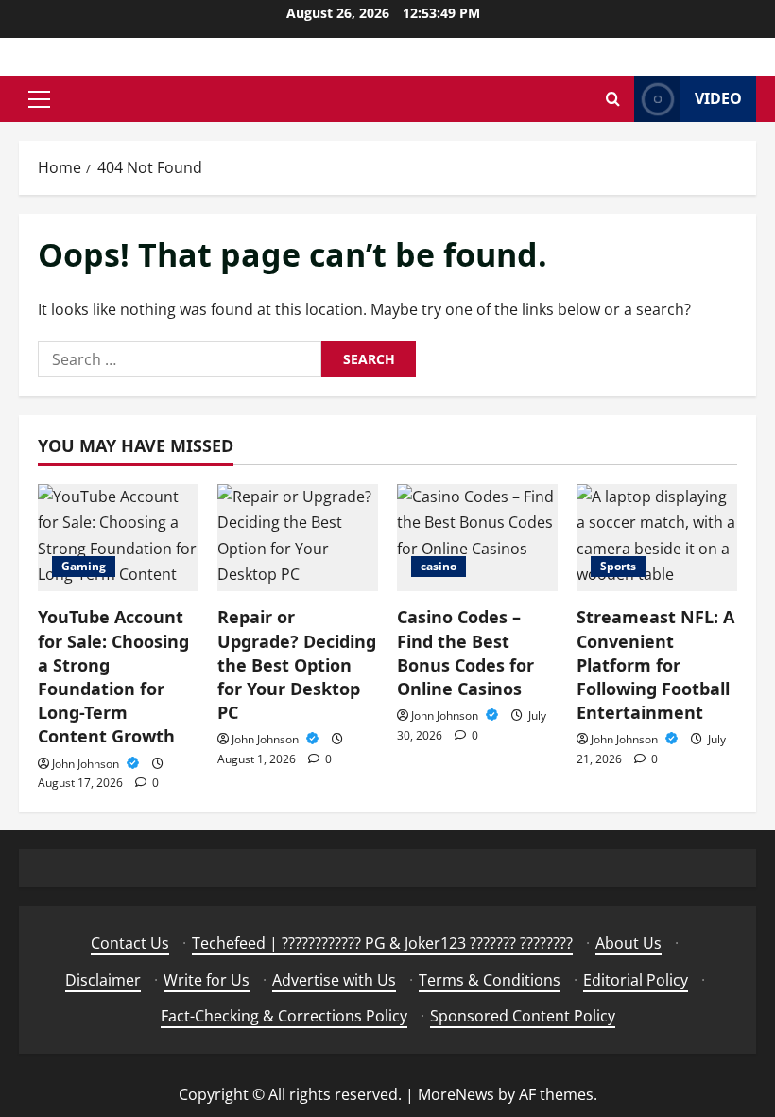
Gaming (83, 566)
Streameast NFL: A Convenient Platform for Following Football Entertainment (655, 664)
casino (438, 566)
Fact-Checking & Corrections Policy (284, 1015)
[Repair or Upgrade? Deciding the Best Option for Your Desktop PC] (297, 537)
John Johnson (87, 764)
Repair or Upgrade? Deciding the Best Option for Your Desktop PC (296, 664)
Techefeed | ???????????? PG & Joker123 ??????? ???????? (382, 943)
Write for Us (207, 979)
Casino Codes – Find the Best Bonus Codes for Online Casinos (465, 652)
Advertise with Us (334, 979)
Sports (618, 566)
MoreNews (456, 1094)
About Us (628, 943)
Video (718, 98)
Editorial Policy (635, 979)
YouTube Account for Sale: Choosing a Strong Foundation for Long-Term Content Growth (113, 676)
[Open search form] (613, 98)
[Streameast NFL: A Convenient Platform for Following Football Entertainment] (657, 537)
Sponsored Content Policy (522, 1015)
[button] (39, 99)
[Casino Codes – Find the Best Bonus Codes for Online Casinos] (477, 537)
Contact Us (130, 943)
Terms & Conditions (489, 979)
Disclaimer (103, 979)
